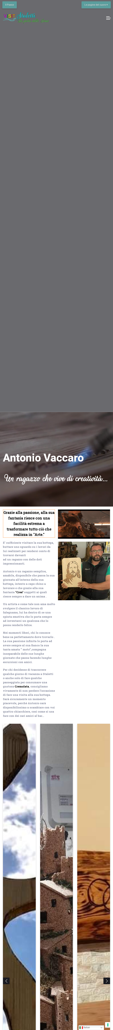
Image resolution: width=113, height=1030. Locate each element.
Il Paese (9, 4)
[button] (6, 981)
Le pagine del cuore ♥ (96, 4)
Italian (86, 1027)
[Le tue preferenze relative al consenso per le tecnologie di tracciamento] (108, 1025)
